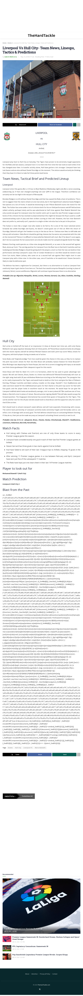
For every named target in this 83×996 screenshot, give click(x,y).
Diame (10, 748)
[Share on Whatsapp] (74, 124)
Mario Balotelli (40, 748)
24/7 (31, 796)
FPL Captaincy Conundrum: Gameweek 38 (30, 946)
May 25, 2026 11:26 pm (10, 931)
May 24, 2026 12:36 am (18, 957)
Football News (26, 796)
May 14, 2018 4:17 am (27, 57)
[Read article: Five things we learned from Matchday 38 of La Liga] (41, 906)
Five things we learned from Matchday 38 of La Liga (23, 929)
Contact (54, 974)
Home (4, 43)
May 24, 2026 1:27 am (18, 949)
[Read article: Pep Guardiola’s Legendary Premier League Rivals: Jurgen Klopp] (7, 957)
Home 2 (10, 43)
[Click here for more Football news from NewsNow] (11, 796)
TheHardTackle (41, 35)
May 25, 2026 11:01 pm (18, 942)
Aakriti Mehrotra (11, 57)
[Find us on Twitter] (40, 989)
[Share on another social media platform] (78, 124)
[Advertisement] (41, 16)
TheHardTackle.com (44, 985)
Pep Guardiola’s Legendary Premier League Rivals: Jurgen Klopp (40, 955)
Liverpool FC (28, 748)
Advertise (34, 974)
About (27, 974)
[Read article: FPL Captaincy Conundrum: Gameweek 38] (7, 948)
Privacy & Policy (45, 974)
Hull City (18, 748)
